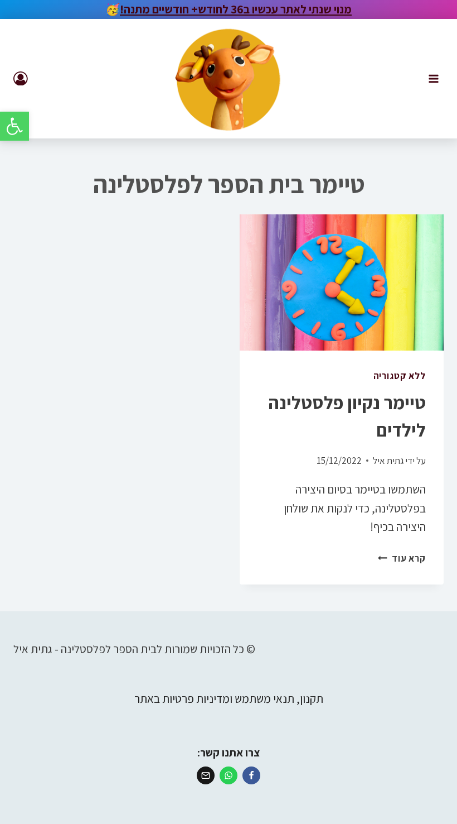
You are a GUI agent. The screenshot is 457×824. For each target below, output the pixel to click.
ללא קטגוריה (399, 376)
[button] (14, 126)
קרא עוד (402, 558)
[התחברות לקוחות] (20, 78)
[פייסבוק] (251, 775)
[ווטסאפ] (228, 775)
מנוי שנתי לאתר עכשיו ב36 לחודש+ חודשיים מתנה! (236, 9)
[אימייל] (206, 775)
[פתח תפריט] (433, 78)
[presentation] (342, 282)
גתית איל (388, 460)
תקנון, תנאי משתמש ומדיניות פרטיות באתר (228, 698)
